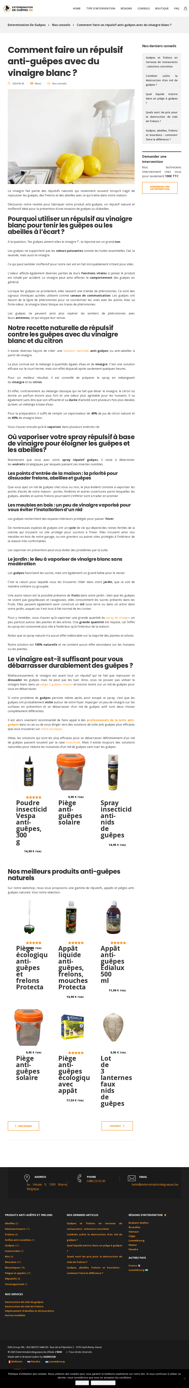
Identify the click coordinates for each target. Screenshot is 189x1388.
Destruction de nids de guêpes (24, 1302)
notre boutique (51, 729)
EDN (59, 1352)
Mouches (10, 1262)
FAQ (176, 8)
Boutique (162, 8)
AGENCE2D (49, 1356)
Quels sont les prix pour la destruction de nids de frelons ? (162, 117)
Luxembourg (137, 1240)
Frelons (9, 1234)
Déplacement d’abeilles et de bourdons (29, 1310)
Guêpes (9, 1245)
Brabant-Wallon (139, 1222)
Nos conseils (59, 83)
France (133, 1265)
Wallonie (16, 1361)
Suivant (115, 1126)
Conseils (144, 8)
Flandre (133, 1249)
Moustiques (12, 1267)
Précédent (25, 1126)
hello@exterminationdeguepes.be (155, 1184)
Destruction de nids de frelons (24, 1306)
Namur (133, 1245)
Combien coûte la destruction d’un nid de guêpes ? (162, 80)
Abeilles (10, 1223)
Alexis (38, 83)
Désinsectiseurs (15, 1229)
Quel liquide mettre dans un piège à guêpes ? (162, 98)
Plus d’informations (103, 1382)
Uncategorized (14, 1284)
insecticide (73, 742)
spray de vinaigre (118, 618)
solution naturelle (76, 351)
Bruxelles (134, 1227)
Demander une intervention (160, 188)
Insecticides (12, 1251)
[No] (184, 1378)
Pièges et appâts (15, 1273)
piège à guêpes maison (56, 684)
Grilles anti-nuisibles (18, 1240)
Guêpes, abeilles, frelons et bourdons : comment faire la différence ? (162, 135)
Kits (7, 1256)
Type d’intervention (100, 8)
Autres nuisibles (15, 1315)
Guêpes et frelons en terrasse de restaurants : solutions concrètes (162, 62)
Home (77, 8)
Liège (132, 1236)
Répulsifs (11, 1278)
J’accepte (82, 1382)
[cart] (185, 9)
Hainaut (134, 1231)
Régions (126, 8)
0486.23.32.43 (96, 1181)
